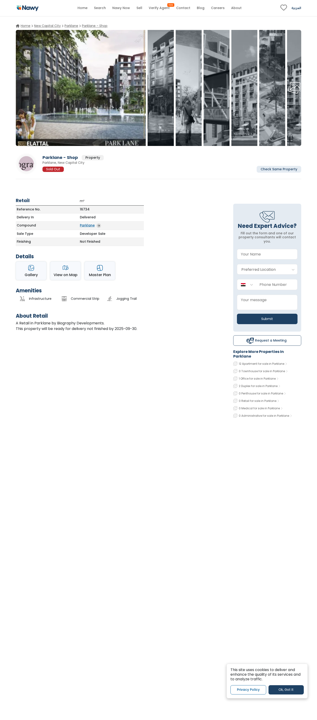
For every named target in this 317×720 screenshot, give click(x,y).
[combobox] (262, 269)
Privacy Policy (248, 689)
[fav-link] (284, 8)
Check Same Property (279, 169)
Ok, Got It (286, 689)
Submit (267, 318)
